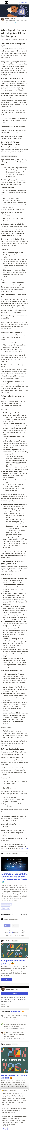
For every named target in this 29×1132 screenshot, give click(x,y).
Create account (22, 2)
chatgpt (14, 39)
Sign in (11, 932)
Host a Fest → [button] (7, 979)
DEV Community (16, 1011)
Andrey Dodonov (10, 18)
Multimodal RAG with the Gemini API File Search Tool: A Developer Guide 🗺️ (14, 878)
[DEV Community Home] (7, 2)
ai (2, 39)
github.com (17, 22)
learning (7, 39)
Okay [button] (4, 1129)
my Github (24, 848)
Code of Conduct (9, 935)
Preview (15, 926)
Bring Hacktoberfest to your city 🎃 (13, 962)
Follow (15, 993)
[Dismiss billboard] (26, 1090)
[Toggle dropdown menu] (26, 853)
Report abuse (20, 935)
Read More (5, 908)
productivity (23, 39)
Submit (7, 926)
